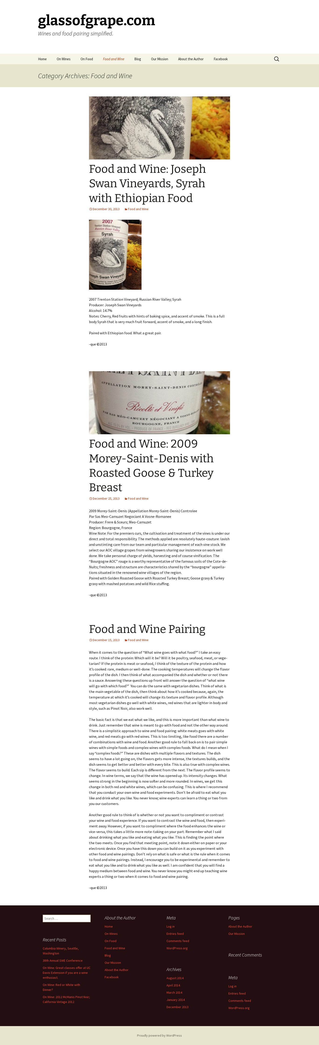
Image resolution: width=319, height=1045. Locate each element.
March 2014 (174, 992)
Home (42, 59)
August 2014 (175, 978)
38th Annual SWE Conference (63, 960)
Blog (137, 59)
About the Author (191, 59)
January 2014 (176, 1000)
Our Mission (159, 59)
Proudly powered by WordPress (159, 1035)
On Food (87, 59)
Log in (171, 926)
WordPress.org (177, 948)
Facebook (221, 59)
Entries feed (175, 934)
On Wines (64, 59)
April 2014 (173, 985)
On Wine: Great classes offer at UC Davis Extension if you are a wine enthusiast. (66, 973)
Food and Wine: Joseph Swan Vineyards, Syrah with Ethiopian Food (147, 183)
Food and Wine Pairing (147, 629)
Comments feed (178, 941)
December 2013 (177, 1007)
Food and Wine (113, 59)
